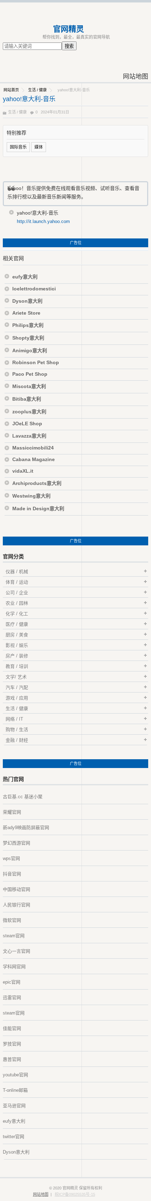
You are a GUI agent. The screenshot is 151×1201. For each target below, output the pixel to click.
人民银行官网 (16, 904)
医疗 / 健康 (17, 624)
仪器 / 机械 (17, 571)
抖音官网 (12, 874)
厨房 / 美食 (17, 634)
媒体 (38, 147)
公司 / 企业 (17, 592)
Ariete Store (26, 313)
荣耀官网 (12, 812)
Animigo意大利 (29, 350)
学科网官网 (14, 966)
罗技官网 (12, 1043)
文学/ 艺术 (16, 677)
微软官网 (12, 920)
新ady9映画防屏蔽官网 (26, 827)
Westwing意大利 (31, 496)
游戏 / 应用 (17, 698)
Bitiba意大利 (26, 399)
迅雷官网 (12, 997)
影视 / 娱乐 (17, 645)
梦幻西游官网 (16, 843)
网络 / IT (14, 719)
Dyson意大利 (27, 301)
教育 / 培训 (17, 666)
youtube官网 (15, 1074)
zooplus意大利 (29, 411)
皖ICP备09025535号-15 (75, 1194)
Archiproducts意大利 (36, 483)
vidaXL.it (22, 471)
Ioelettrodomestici (34, 288)
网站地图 (135, 76)
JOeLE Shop (27, 423)
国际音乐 (18, 147)
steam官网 (14, 935)
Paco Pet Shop (29, 374)
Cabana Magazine (33, 459)
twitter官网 (13, 1136)
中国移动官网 (16, 889)
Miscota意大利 (29, 386)
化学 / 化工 (17, 613)
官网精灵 (68, 29)
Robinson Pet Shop (35, 362)
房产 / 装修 (17, 655)
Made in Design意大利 (38, 508)
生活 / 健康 (37, 90)
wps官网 (11, 858)
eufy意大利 (25, 277)
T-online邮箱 (15, 1090)
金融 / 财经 (17, 740)
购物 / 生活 (17, 729)
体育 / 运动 (17, 582)
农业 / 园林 (17, 603)
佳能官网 (12, 1028)
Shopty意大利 (28, 338)
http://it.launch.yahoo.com (43, 221)
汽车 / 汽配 (17, 687)
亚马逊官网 (14, 1105)
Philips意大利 (28, 325)
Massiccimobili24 (33, 448)
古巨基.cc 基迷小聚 (22, 796)
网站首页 (11, 90)
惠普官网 (12, 1059)
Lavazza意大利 (29, 436)
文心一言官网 (16, 951)
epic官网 (11, 982)
